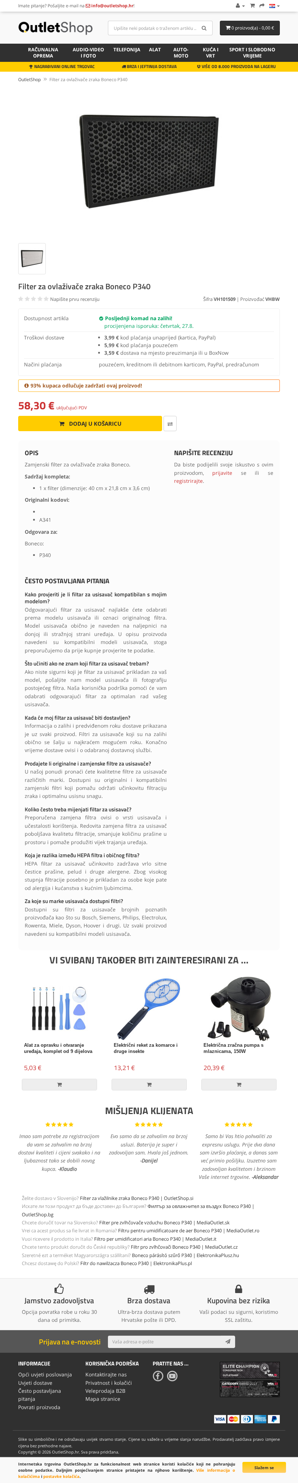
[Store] (274, 6)
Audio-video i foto (88, 52)
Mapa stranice (102, 1398)
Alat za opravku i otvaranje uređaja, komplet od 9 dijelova (58, 1048)
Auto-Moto (180, 52)
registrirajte (188, 480)
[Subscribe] (228, 1342)
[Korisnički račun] (240, 6)
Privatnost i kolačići (108, 1382)
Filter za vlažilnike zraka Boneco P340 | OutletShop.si (136, 1198)
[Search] (204, 28)
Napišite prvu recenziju (75, 299)
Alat (155, 49)
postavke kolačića (61, 1476)
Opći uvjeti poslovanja (45, 1374)
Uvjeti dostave (35, 1382)
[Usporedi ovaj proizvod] (170, 423)
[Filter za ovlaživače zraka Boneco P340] (149, 161)
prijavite (222, 472)
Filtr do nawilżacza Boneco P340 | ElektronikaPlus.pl (136, 1263)
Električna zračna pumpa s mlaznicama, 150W (233, 1048)
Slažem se (264, 1467)
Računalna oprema (43, 52)
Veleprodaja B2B (105, 1390)
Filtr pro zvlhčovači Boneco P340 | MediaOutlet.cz (184, 1247)
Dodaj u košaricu (94, 423)
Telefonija (126, 49)
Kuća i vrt (210, 52)
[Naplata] (262, 6)
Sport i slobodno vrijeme (252, 52)
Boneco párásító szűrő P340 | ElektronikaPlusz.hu (185, 1255)
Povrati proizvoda (39, 1407)
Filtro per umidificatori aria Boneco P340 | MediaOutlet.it (155, 1239)
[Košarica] (252, 6)
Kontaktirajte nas (106, 1374)
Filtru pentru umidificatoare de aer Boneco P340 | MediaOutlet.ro (188, 1230)
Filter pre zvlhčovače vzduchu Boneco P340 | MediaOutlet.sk (164, 1222)
